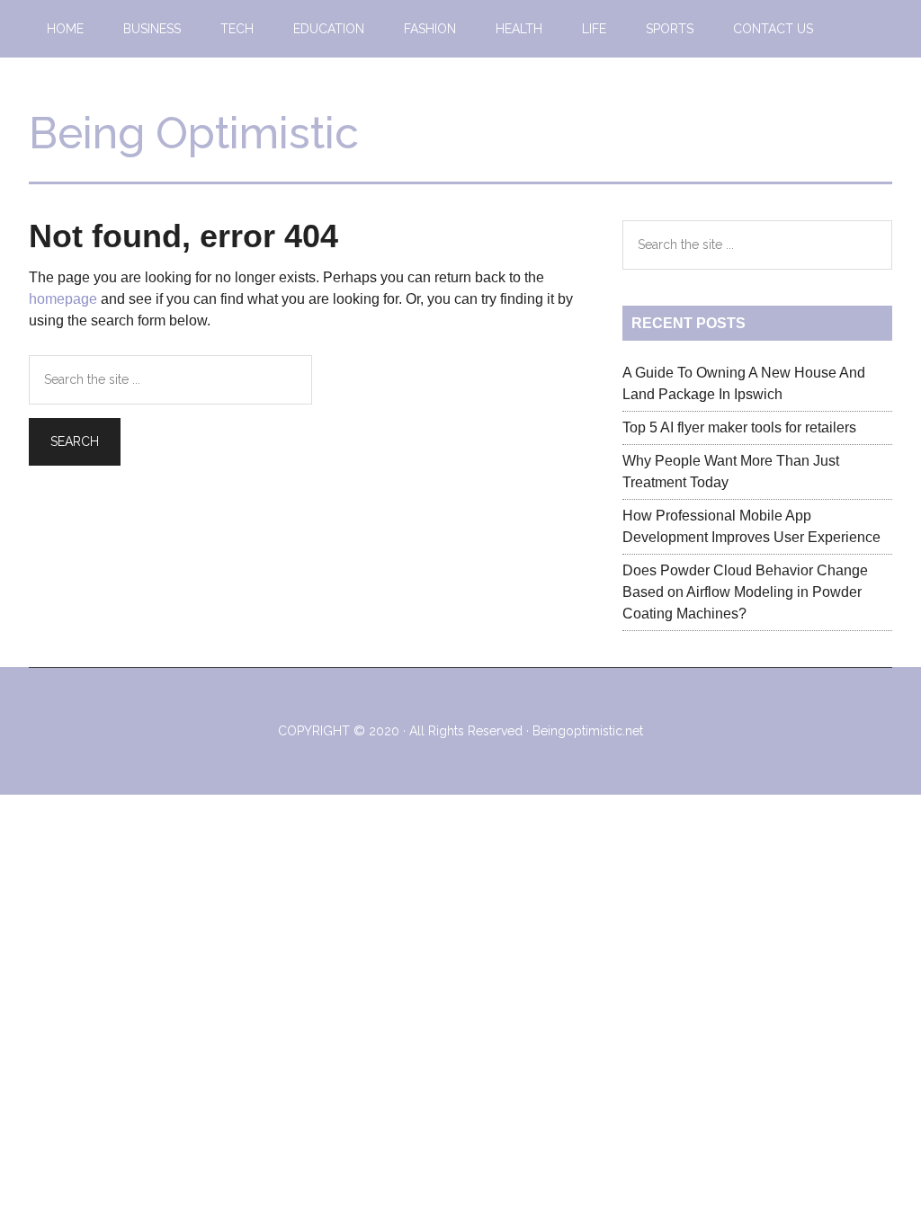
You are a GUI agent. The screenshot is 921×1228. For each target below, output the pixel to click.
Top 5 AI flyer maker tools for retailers (739, 427)
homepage (63, 299)
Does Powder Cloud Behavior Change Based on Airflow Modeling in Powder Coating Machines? (745, 592)
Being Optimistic (194, 133)
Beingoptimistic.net (587, 731)
